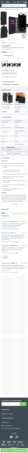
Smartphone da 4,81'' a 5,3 (9, 73)
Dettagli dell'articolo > (7, 49)
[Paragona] (21, 13)
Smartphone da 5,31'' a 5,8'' (9, 77)
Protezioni (7, 9)
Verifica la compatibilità (14, 153)
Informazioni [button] (5, 409)
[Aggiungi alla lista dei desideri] (25, 13)
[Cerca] (3, 5)
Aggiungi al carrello (14, 450)
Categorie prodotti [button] (8, 418)
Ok (23, 404)
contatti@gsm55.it (8, 425)
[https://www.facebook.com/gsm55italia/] (11, 437)
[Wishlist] (21, 2)
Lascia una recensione (19, 213)
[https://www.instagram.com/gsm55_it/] (17, 437)
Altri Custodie (14, 9)
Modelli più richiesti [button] (8, 414)
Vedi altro (8, 270)
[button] (7, 100)
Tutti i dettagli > (14, 204)
